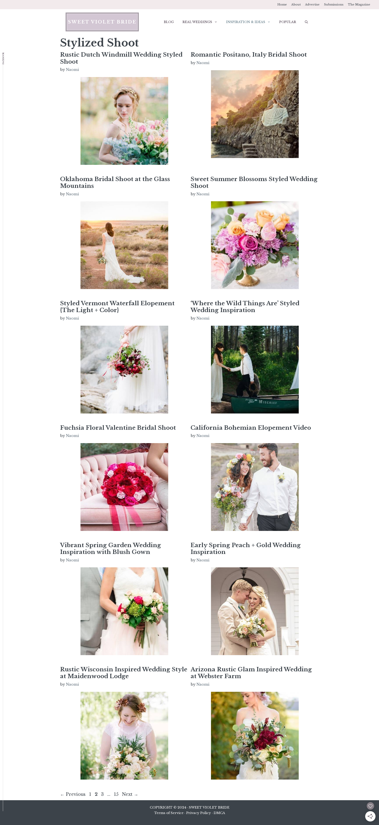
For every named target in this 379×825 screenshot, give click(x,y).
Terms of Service (169, 813)
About (296, 4)
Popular (287, 22)
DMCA (219, 813)
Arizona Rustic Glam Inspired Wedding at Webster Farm (251, 673)
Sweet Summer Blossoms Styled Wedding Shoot (254, 182)
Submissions (333, 4)
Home (282, 4)
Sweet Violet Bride (102, 22)
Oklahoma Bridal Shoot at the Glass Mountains (115, 182)
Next (130, 794)
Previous (73, 794)
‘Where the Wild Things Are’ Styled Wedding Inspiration (245, 307)
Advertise (312, 4)
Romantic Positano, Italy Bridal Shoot (249, 54)
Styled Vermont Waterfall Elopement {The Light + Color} (117, 307)
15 (117, 794)
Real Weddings (197, 22)
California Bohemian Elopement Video (251, 427)
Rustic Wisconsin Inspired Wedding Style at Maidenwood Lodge (123, 673)
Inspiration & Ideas (245, 22)
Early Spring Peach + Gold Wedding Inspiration (246, 548)
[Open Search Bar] (306, 22)
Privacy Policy (198, 813)
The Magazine (359, 4)
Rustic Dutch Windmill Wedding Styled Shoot (121, 58)
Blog (169, 22)
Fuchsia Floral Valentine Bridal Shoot (118, 427)
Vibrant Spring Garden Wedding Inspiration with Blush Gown (110, 548)
